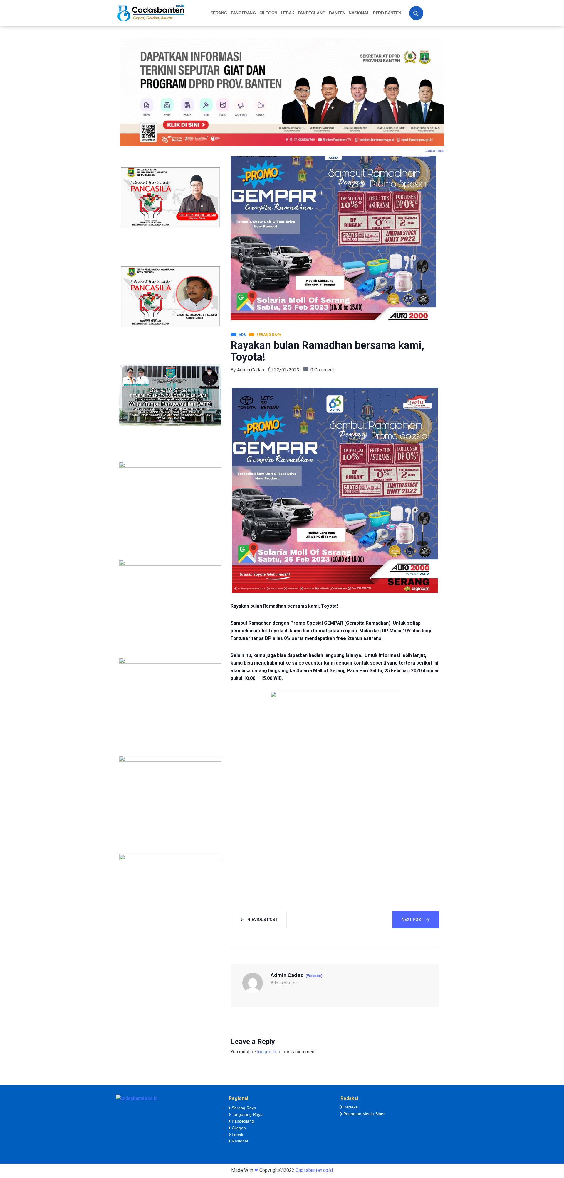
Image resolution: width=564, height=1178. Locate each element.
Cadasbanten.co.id (314, 1170)
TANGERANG (243, 13)
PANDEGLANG (311, 13)
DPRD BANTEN (387, 13)
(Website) (314, 976)
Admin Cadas (250, 370)
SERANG (219, 13)
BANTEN (337, 13)
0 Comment (322, 370)
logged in (266, 1051)
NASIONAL (359, 13)
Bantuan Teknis (434, 150)
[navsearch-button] (416, 13)
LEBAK (287, 13)
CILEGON (268, 13)
